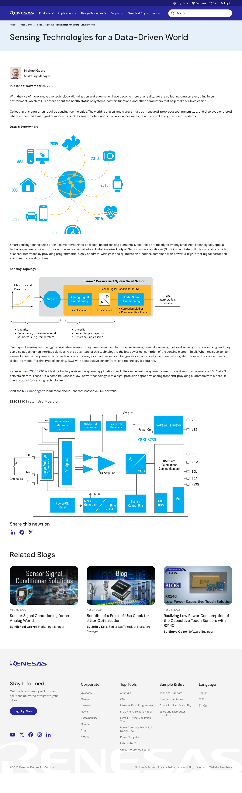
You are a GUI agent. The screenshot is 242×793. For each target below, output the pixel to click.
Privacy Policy (166, 767)
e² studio (125, 693)
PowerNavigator (130, 737)
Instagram (39, 734)
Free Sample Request (172, 699)
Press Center (26, 24)
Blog (83, 730)
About (13, 24)
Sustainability (89, 718)
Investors (86, 705)
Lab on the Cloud (130, 743)
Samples (201, 3)
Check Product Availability (175, 705)
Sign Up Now (23, 711)
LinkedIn (48, 734)
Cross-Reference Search (135, 749)
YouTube (12, 734)
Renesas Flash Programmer (136, 705)
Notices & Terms (145, 767)
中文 (201, 699)
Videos (85, 736)
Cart (215, 3)
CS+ (122, 699)
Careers (86, 699)
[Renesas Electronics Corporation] (22, 13)
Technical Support (171, 693)
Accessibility (185, 767)
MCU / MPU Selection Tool (136, 711)
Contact (86, 724)
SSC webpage (32, 391)
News (84, 711)
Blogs (39, 24)
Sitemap (201, 767)
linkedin (13, 532)
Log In (227, 3)
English (203, 693)
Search (200, 13)
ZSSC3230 (36, 371)
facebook (22, 532)
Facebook (30, 734)
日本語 (203, 705)
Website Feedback (220, 767)
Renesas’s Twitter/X (21, 734)
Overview (86, 693)
